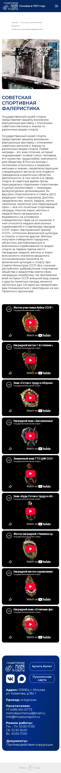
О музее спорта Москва (31, 22)
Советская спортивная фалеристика (27, 29)
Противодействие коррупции (29, 742)
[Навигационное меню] (56, 6)
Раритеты (15, 26)
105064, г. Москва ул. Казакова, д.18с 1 (26, 691)
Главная (14, 22)
